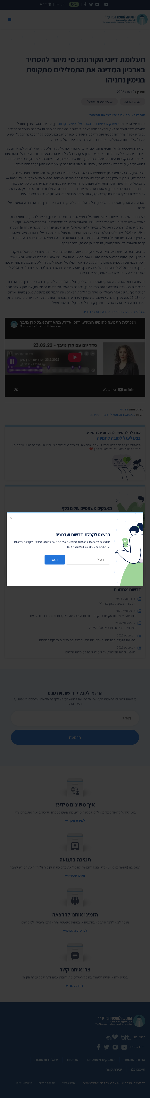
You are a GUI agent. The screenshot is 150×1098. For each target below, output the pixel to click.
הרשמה (55, 559)
